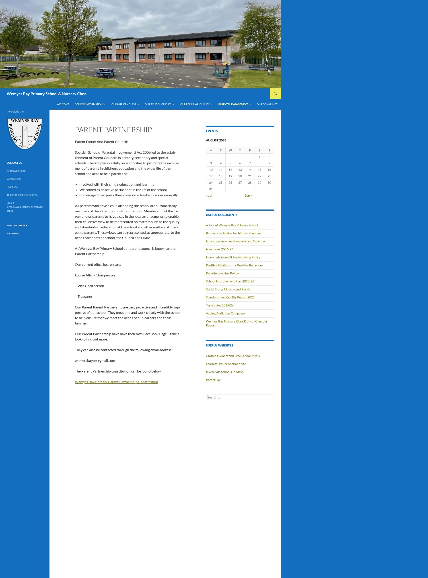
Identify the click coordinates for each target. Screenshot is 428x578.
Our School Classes (158, 104)
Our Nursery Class (123, 104)
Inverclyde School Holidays (224, 372)
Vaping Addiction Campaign (225, 313)
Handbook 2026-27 (219, 249)
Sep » (248, 195)
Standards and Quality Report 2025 (230, 297)
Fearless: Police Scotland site (226, 364)
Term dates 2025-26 (220, 305)
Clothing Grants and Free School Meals (233, 356)
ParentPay (213, 380)
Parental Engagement (233, 104)
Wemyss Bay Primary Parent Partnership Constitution (116, 382)
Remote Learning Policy (222, 273)
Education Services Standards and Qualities (235, 241)
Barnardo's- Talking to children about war (234, 233)
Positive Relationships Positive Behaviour (234, 265)
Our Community (267, 104)
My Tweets (13, 233)
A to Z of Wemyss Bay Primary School (232, 225)
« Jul (209, 195)
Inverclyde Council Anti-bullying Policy (233, 257)
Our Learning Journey (195, 104)
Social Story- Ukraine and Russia (228, 289)
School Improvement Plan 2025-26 (230, 281)
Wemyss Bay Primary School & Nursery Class (46, 93)
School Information (89, 104)
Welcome (63, 104)
